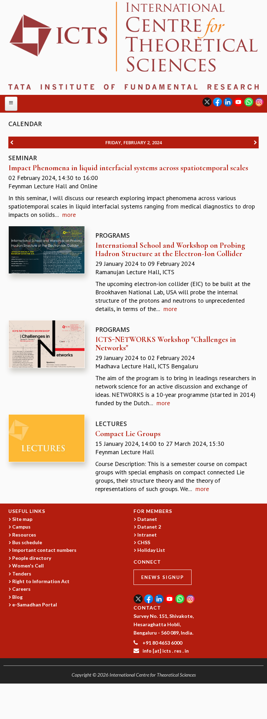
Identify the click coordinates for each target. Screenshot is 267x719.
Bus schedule (27, 542)
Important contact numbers (44, 550)
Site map (22, 519)
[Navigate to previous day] (11, 142)
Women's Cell (28, 566)
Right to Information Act (41, 581)
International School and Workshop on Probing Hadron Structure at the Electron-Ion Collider (170, 249)
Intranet (147, 535)
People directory (31, 558)
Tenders (21, 574)
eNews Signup (162, 577)
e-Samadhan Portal (34, 604)
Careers (21, 589)
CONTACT (147, 608)
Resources (24, 535)
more (69, 215)
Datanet (147, 519)
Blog (17, 597)
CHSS (143, 542)
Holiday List (151, 550)
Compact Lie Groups (128, 433)
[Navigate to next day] (255, 142)
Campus (21, 527)
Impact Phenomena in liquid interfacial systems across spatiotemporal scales (128, 167)
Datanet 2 (149, 527)
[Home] (133, 45)
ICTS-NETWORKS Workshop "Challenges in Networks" (165, 343)
